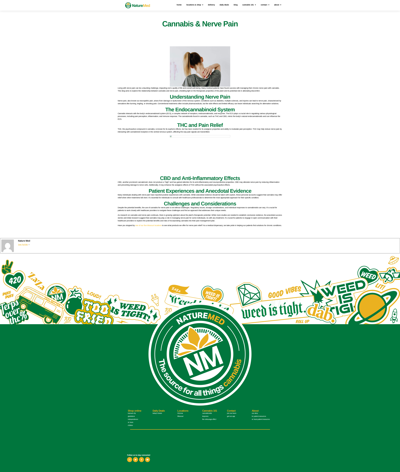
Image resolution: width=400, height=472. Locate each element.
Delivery (211, 5)
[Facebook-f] (141, 459)
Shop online (134, 410)
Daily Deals (159, 410)
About (276, 5)
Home (179, 5)
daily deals (224, 5)
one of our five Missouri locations (148, 225)
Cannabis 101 (248, 5)
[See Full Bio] (29, 244)
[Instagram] (129, 459)
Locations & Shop (193, 5)
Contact (231, 410)
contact (264, 5)
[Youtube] (147, 459)
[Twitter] (135, 459)
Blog (236, 5)
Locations (182, 410)
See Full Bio (23, 245)
